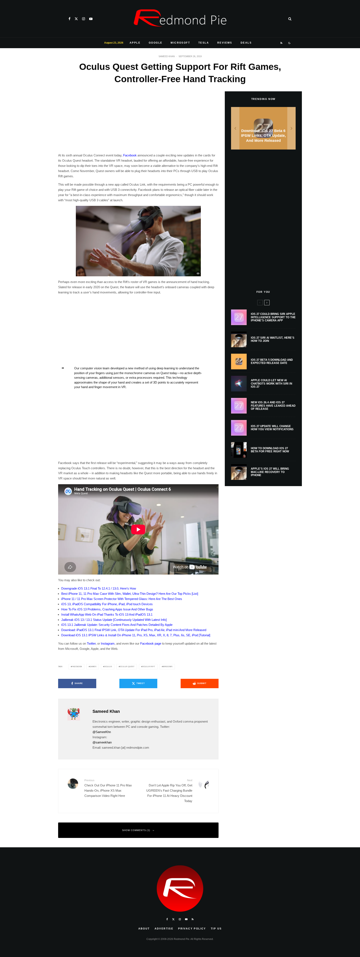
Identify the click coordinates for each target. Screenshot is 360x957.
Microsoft (180, 42)
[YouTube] (91, 18)
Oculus (108, 667)
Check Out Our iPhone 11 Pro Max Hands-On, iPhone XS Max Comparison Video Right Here (108, 788)
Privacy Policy (192, 928)
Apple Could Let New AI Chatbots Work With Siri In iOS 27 (271, 383)
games (93, 667)
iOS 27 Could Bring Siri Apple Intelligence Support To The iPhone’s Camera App (273, 317)
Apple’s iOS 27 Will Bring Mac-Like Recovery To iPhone (270, 472)
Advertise (164, 928)
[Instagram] (83, 18)
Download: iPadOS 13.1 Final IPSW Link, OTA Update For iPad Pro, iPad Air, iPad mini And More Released (133, 630)
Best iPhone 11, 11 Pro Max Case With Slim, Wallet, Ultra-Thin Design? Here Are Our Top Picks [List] (129, 593)
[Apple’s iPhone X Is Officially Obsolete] (263, 128)
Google (155, 42)
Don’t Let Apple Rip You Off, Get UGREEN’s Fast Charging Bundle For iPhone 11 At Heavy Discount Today (169, 790)
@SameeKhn (101, 732)
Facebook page (150, 643)
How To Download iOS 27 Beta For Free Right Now (270, 450)
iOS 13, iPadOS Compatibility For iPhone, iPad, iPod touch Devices (107, 604)
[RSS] (281, 43)
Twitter (91, 643)
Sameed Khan (167, 56)
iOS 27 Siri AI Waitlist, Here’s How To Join (272, 339)
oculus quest (127, 667)
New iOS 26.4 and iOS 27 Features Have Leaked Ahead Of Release (273, 405)
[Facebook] (69, 18)
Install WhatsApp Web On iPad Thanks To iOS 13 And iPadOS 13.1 (106, 614)
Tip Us (216, 928)
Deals (246, 42)
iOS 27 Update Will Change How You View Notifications (272, 428)
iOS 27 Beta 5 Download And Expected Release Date (272, 361)
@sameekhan (102, 742)
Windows (168, 667)
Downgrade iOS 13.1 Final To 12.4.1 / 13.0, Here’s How (98, 588)
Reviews (224, 42)
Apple (135, 42)
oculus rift (148, 667)
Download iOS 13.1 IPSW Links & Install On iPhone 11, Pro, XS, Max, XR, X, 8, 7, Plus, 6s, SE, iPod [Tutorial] (135, 635)
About (144, 928)
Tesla (203, 42)
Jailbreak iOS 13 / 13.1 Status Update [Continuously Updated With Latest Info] (114, 619)
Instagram (108, 643)
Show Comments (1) (136, 830)
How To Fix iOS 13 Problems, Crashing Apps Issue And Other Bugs (107, 609)
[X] (76, 18)
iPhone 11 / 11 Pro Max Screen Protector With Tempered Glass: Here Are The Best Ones (121, 599)
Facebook (130, 155)
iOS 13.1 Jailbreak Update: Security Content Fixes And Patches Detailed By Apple (116, 624)
